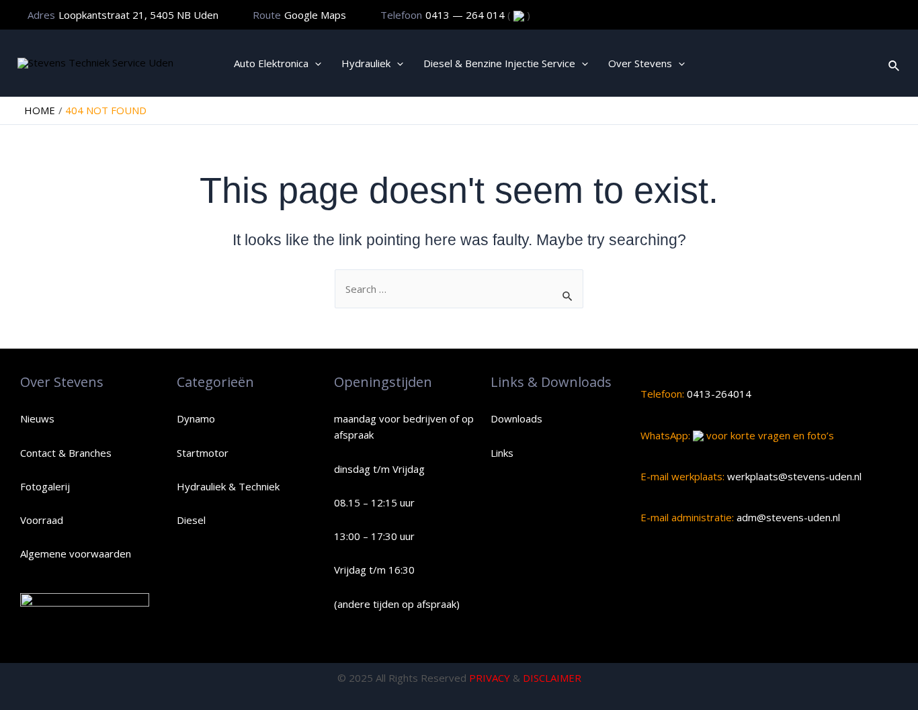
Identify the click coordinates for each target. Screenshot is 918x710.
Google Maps (315, 14)
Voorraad (41, 520)
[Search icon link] (894, 63)
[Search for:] (459, 289)
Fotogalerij (45, 486)
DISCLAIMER (552, 677)
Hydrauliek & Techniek (228, 486)
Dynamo (196, 418)
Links (502, 452)
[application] (314, 63)
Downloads (516, 418)
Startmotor (202, 452)
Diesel (191, 520)
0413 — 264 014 (466, 14)
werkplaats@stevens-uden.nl (793, 476)
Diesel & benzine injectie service (499, 63)
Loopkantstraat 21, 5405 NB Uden (138, 14)
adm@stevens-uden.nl (787, 517)
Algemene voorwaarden (75, 553)
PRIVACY (489, 677)
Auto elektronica (271, 63)
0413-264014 (717, 393)
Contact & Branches (66, 452)
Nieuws (37, 418)
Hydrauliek (365, 63)
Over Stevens (640, 63)
